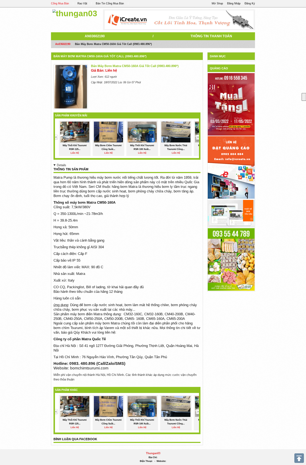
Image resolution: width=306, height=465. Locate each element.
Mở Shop (217, 3)
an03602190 (95, 36)
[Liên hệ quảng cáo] (231, 167)
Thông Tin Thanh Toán (211, 36)
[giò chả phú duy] (231, 259)
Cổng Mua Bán (60, 3)
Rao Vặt (82, 3)
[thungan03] (74, 12)
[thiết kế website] (179, 19)
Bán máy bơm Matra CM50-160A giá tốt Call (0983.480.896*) (100, 56)
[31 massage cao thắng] (231, 104)
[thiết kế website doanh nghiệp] (231, 213)
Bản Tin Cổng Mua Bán (110, 3)
